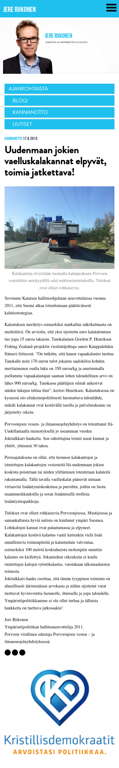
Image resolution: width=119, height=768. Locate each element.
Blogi (20, 100)
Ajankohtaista (28, 89)
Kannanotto (30, 112)
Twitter (22, 652)
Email (8, 652)
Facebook (15, 652)
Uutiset (22, 124)
